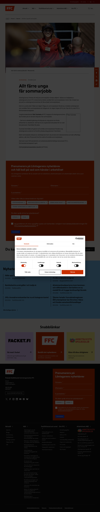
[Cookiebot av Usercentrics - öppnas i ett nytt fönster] (76, 239)
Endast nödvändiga (50, 272)
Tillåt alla (72, 272)
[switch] (41, 265)
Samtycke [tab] (26, 243)
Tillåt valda (27, 272)
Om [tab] (73, 243)
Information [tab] (50, 243)
